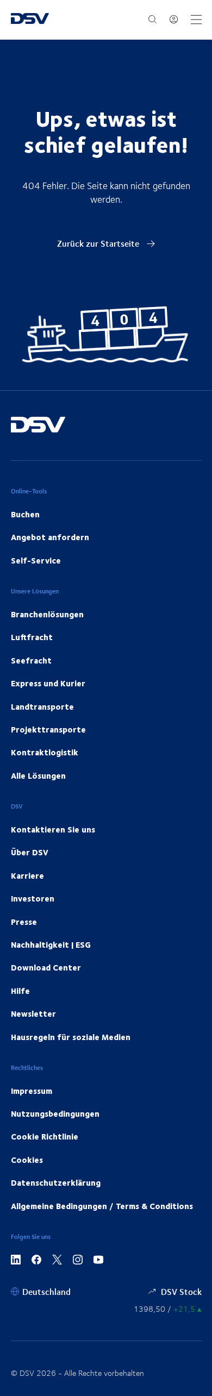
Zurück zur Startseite (99, 243)
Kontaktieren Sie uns (53, 829)
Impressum (31, 1090)
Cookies (27, 1159)
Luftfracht (32, 636)
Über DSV (29, 852)
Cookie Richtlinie (44, 1136)
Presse (24, 921)
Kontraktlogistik (44, 752)
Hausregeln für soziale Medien (70, 1036)
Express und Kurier (48, 683)
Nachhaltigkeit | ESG (51, 944)
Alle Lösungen (38, 775)
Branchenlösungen (47, 614)
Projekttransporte (48, 729)
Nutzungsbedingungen (55, 1113)
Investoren (32, 898)
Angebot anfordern (50, 536)
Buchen (25, 514)
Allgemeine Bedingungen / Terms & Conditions (102, 1205)
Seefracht (31, 660)
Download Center (46, 967)
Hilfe (20, 990)
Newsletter (33, 1013)
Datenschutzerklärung (56, 1182)
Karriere (27, 875)
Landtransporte (42, 706)
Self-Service (36, 560)
